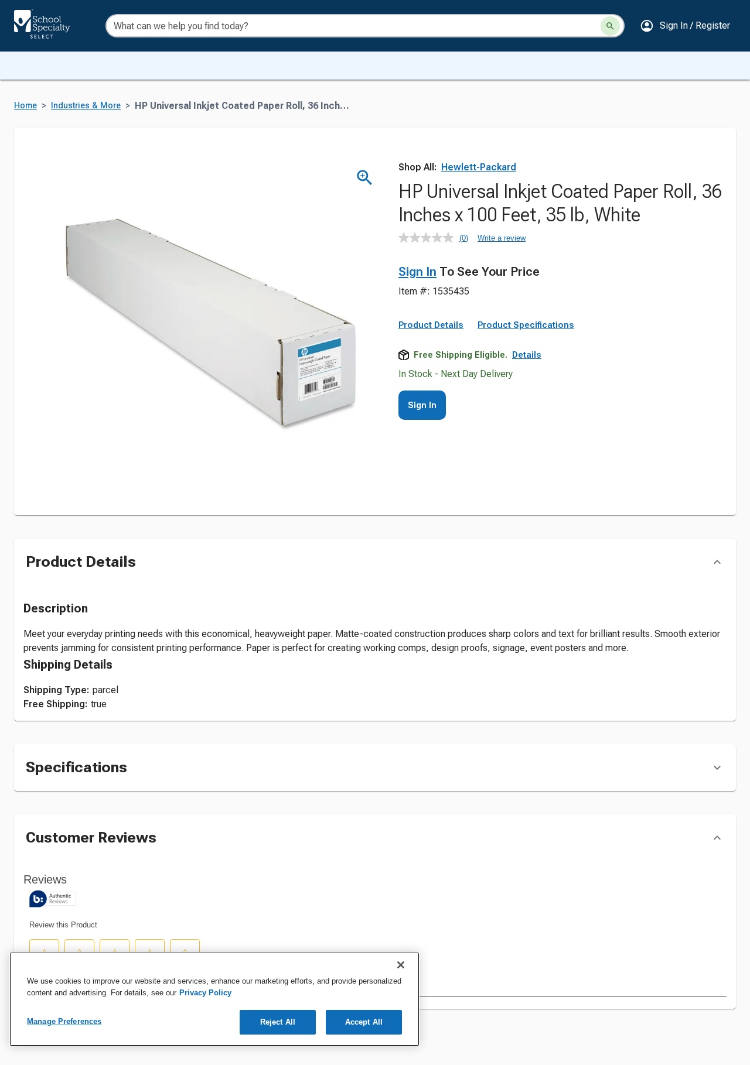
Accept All (364, 1022)
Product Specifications (526, 325)
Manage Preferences (64, 1021)
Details (526, 355)
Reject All (277, 1022)
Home (25, 106)
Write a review (502, 238)
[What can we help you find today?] (610, 26)
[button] (685, 26)
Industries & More (86, 106)
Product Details (430, 325)
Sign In (417, 272)
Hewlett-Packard (478, 167)
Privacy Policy (205, 992)
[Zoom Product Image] (364, 177)
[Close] (401, 965)
